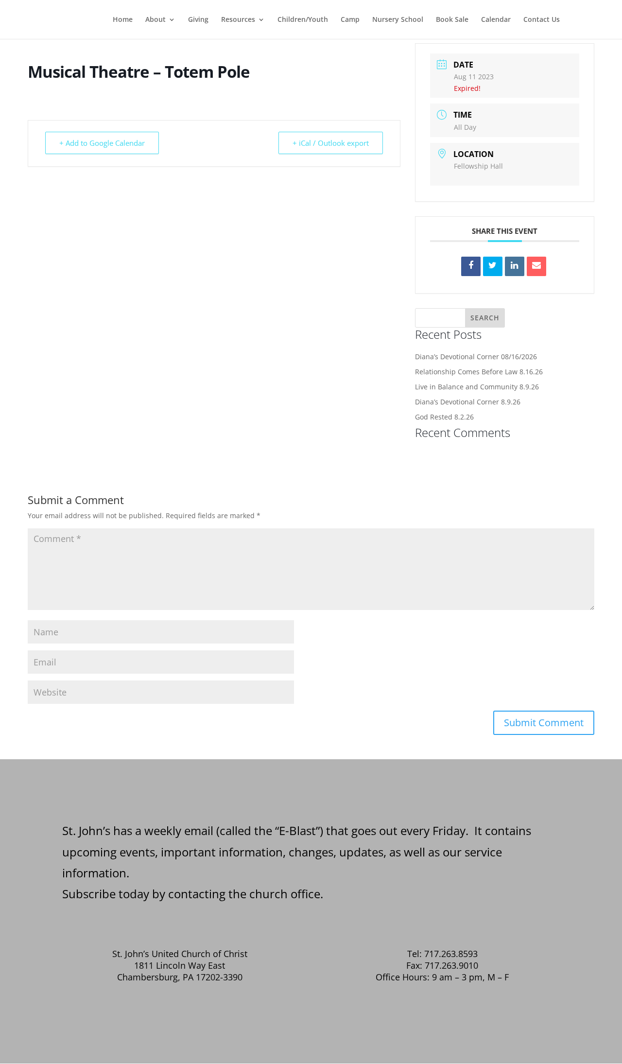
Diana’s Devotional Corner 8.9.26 (467, 401)
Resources (238, 20)
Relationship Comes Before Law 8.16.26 (479, 371)
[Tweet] (492, 266)
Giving (198, 20)
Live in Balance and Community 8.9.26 (477, 386)
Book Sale (452, 20)
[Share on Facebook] (471, 266)
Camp (350, 20)
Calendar (496, 20)
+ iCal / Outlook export (331, 143)
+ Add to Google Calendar (102, 143)
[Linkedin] (514, 266)
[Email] (536, 266)
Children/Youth (302, 20)
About (155, 20)
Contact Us (541, 20)
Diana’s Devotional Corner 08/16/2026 (476, 356)
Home (123, 20)
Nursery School (397, 20)
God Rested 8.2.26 (444, 416)
